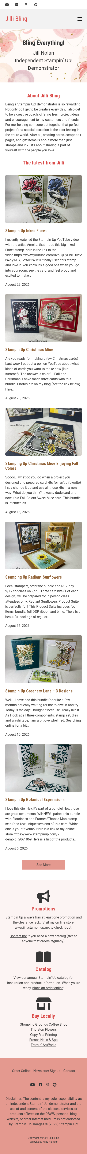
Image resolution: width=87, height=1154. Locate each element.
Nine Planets (50, 1141)
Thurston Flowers (44, 1029)
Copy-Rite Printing (43, 1035)
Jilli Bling (16, 18)
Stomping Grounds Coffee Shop (43, 1024)
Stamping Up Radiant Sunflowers (33, 577)
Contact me (18, 936)
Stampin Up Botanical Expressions (34, 799)
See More (43, 865)
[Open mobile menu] (79, 19)
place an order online (47, 988)
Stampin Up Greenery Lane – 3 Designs (38, 691)
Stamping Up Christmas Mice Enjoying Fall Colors (41, 466)
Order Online (21, 1071)
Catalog (43, 969)
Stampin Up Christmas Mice (29, 349)
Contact (69, 1071)
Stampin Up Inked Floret (26, 230)
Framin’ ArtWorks (43, 1045)
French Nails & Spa (43, 1040)
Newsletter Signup (46, 1071)
